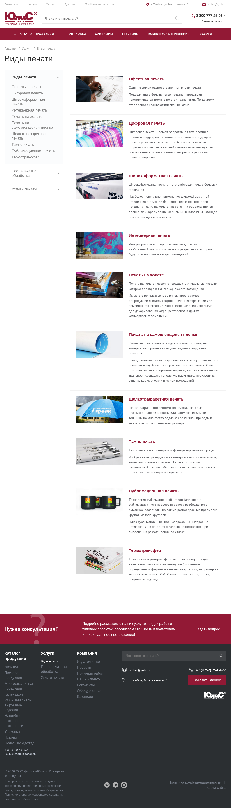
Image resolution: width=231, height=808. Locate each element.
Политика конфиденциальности (194, 782)
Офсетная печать (27, 87)
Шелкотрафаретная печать (156, 399)
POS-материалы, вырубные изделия (19, 705)
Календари (14, 694)
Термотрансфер (25, 157)
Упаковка (12, 731)
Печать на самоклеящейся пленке (32, 125)
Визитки (11, 667)
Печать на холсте (27, 116)
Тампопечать (23, 144)
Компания (87, 653)
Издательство (88, 662)
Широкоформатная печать (156, 176)
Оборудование (89, 691)
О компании (12, 4)
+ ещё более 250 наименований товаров (20, 752)
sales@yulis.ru (217, 4)
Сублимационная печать (33, 151)
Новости (84, 667)
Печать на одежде (20, 743)
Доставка (70, 4)
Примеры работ (90, 673)
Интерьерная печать (29, 110)
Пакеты (11, 737)
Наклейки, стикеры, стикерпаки (14, 721)
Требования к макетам (99, 4)
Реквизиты (86, 685)
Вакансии (85, 697)
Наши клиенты (89, 679)
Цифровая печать (27, 93)
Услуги (47, 653)
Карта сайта (216, 787)
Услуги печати (52, 677)
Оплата (51, 4)
